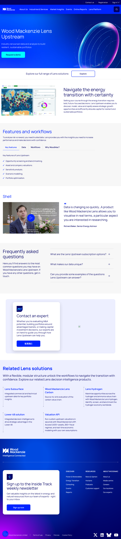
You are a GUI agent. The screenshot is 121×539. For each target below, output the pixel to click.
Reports (69, 492)
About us (106, 477)
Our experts (107, 492)
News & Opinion (91, 477)
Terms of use (38, 535)
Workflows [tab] (35, 147)
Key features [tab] (11, 147)
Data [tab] (24, 147)
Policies (56, 535)
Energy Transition (72, 480)
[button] (117, 9)
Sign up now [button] (18, 507)
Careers (106, 484)
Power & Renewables (74, 477)
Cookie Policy (67, 535)
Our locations (108, 488)
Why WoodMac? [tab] (52, 147)
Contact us (89, 2)
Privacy (48, 535)
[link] (60, 452)
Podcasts (89, 484)
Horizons (89, 480)
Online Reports (80, 9)
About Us (23, 9)
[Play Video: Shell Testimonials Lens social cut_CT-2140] (31, 218)
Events (69, 9)
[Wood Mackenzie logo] (9, 9)
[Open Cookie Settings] (5, 534)
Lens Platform (95, 9)
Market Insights (57, 9)
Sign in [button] (116, 2)
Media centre (108, 480)
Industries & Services (38, 9)
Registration (103, 2)
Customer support (92, 488)
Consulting (70, 484)
